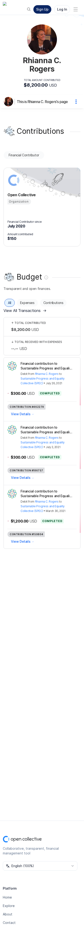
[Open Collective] (13, 180)
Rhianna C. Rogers (47, 374)
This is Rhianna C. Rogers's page (42, 101)
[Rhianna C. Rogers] (9, 101)
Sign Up (42, 9)
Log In (62, 9)
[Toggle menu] (75, 9)
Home (7, 897)
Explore (9, 906)
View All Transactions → (25, 310)
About (7, 914)
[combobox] (40, 866)
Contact (9, 923)
